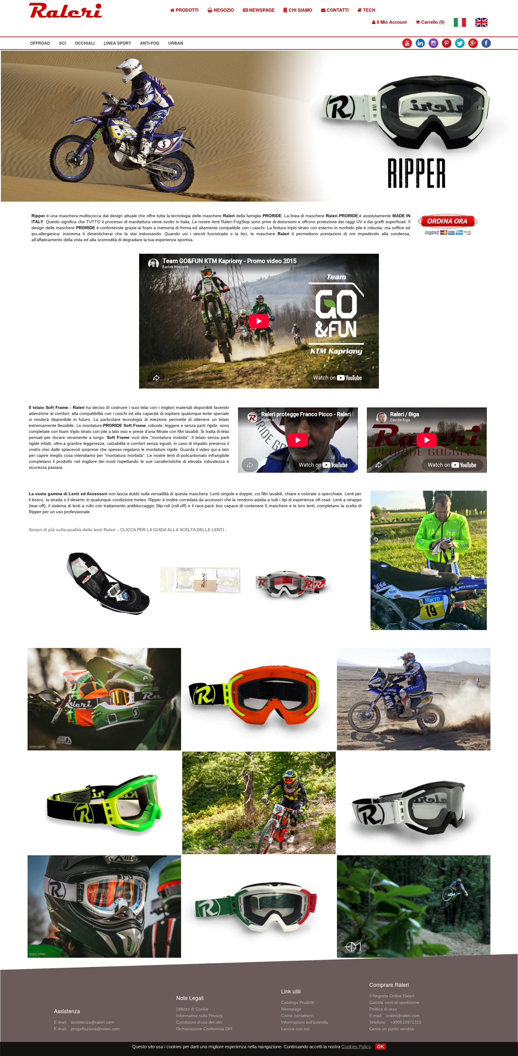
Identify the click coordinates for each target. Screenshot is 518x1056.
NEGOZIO (223, 10)
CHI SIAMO (299, 10)
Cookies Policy (356, 1046)
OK (380, 1046)
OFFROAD (40, 43)
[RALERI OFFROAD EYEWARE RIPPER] (104, 698)
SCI (62, 43)
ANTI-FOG (149, 43)
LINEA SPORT (117, 43)
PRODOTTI (186, 10)
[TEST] (429, 560)
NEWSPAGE (261, 10)
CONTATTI (337, 10)
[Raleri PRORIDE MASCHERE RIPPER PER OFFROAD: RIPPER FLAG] (259, 698)
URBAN (175, 43)
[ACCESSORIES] (109, 584)
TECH (368, 10)
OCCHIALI (85, 43)
